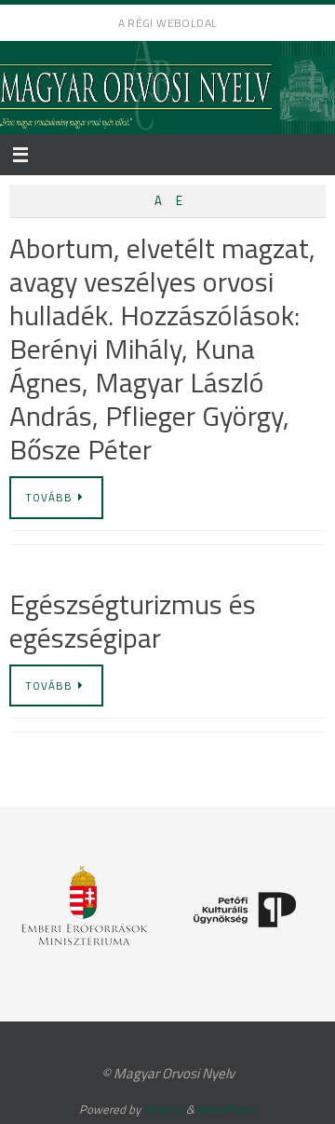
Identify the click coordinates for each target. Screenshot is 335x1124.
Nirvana (163, 1109)
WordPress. (227, 1109)
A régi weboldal (168, 23)
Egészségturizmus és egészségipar (132, 621)
